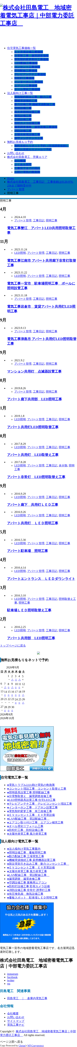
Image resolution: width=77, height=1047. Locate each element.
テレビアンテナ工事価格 (30, 74)
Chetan (22, 1045)
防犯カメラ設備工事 (27, 123)
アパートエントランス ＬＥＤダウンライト (41, 579)
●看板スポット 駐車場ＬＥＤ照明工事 (32, 897)
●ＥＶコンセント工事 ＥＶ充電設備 (31, 814)
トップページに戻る (13, 645)
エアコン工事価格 (25, 85)
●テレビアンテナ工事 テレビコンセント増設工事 (39, 803)
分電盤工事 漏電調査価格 (31, 55)
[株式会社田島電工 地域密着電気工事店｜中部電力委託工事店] (38, 23)
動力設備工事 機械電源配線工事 (34, 104)
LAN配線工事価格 (26, 63)
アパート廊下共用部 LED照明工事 (34, 399)
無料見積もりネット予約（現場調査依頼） (41, 145)
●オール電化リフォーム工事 (25, 826)
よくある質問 (23, 164)
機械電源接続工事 (25, 100)
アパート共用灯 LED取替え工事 (33, 455)
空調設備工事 (23, 119)
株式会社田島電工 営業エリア (27, 156)
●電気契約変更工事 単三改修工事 (29, 811)
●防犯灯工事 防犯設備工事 (25, 829)
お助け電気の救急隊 (27, 171)
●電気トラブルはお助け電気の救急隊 (31, 784)
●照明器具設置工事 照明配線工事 (28, 792)
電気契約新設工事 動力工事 (33, 96)
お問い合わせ (15, 153)
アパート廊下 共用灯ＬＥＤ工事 (32, 505)
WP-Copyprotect (35, 1045)
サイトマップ (15, 1020)
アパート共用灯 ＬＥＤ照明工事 (32, 523)
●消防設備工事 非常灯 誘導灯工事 (28, 890)
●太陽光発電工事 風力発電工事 (27, 833)
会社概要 (20, 160)
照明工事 (51, 220)
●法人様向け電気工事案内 (23, 848)
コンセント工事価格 (27, 66)
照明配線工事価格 (25, 70)
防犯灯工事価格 (24, 78)
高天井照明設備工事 (27, 111)
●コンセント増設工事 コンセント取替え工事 (36, 788)
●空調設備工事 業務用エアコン (27, 882)
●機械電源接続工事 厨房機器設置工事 (31, 860)
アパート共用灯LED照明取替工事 (33, 427)
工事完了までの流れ (27, 168)
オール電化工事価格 (27, 89)
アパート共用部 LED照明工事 (31, 638)
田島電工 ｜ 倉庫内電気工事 (27, 998)
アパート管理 (23, 220)
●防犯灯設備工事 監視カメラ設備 (28, 886)
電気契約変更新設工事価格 (31, 59)
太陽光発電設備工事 (27, 134)
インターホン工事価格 (28, 81)
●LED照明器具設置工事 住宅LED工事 (31, 799)
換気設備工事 (23, 115)
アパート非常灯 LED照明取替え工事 (36, 477)
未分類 (63, 465)
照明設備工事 (23, 108)
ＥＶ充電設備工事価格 (28, 51)
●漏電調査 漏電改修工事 (23, 878)
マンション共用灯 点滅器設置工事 (34, 371)
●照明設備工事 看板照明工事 (26, 852)
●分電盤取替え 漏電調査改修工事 (29, 796)
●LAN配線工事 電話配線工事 (28, 818)
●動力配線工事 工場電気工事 (25, 856)
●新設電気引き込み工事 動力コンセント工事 (38, 863)
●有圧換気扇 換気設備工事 (25, 893)
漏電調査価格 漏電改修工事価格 (35, 126)
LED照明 (20, 252)
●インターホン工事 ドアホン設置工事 (32, 807)
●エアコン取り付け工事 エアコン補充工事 (35, 822)
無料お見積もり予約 (20, 141)
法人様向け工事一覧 (20, 93)
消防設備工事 (23, 130)
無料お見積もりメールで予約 (33, 149)
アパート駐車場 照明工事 (27, 551)
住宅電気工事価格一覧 (21, 48)
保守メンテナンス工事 (28, 138)
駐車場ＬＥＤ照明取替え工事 (29, 610)
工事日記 (38, 220)
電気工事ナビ (15, 1024)
